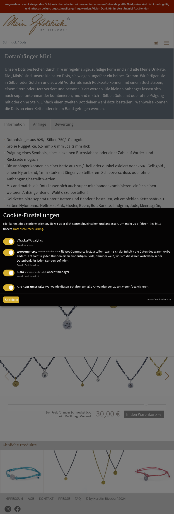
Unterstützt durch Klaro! (159, 299)
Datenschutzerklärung (28, 229)
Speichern (11, 299)
